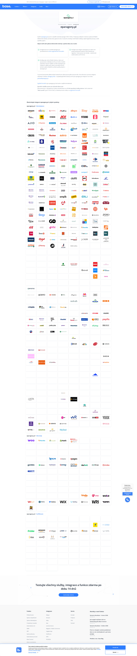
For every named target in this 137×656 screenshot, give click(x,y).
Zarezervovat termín (127, 494)
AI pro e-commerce (31, 642)
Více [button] (47, 6)
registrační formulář (75, 90)
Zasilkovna (48, 634)
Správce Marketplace (32, 620)
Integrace (33, 6)
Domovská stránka (62, 24)
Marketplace (40, 106)
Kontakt (72, 615)
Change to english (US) (94, 1)
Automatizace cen (31, 626)
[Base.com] (6, 6)
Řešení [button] (25, 6)
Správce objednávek (31, 617)
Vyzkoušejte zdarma (126, 6)
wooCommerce (50, 626)
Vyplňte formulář (41, 83)
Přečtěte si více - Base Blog (96, 638)
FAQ (72, 620)
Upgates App (49, 631)
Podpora (73, 617)
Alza (47, 623)
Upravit (114, 652)
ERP (28, 631)
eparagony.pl (44, 36)
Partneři (72, 623)
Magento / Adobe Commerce (53, 628)
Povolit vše (115, 647)
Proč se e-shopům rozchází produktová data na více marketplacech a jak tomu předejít (100, 632)
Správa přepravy (31, 634)
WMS (28, 628)
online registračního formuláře (56, 51)
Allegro (48, 615)
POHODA (48, 639)
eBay (47, 620)
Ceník (40, 6)
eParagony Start (51, 76)
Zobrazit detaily (32, 652)
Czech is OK (107, 1)
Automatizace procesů (32, 636)
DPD (47, 636)
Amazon (48, 617)
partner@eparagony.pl (42, 78)
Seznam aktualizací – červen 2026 (99, 615)
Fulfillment (39, 514)
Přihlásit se (114, 6)
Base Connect (30, 639)
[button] (102, 6)
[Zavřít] (133, 483)
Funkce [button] (17, 6)
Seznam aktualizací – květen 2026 (99, 625)
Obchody (39, 436)
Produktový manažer (32, 623)
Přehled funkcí (30, 615)
